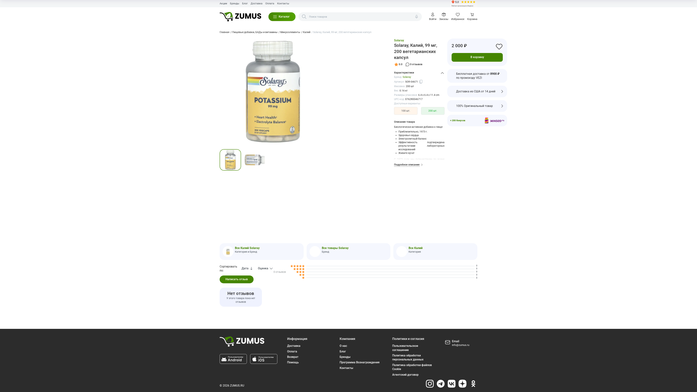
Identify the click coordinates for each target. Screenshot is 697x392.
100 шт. (405, 110)
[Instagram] (430, 384)
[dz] (462, 384)
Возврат (292, 357)
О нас (343, 346)
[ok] (473, 384)
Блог (245, 3)
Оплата (269, 3)
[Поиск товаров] (304, 17)
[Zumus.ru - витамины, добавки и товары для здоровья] (240, 16)
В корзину (477, 57)
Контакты (283, 3)
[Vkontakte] (452, 384)
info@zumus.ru (460, 345)
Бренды (234, 3)
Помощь (293, 362)
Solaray (399, 40)
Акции (223, 3)
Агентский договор (405, 374)
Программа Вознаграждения (360, 362)
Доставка (256, 3)
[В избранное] (499, 46)
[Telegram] (441, 384)
